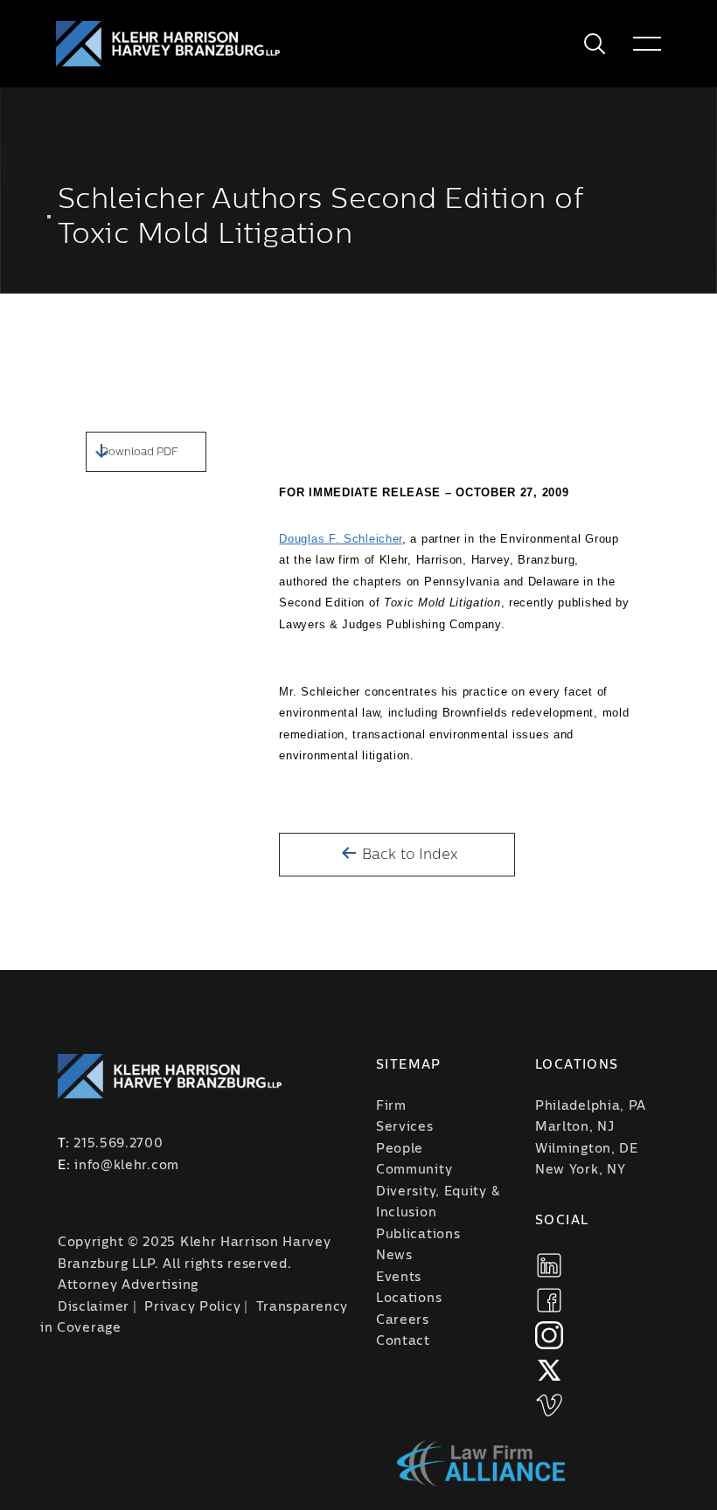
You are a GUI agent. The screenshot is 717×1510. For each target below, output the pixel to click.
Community (414, 1170)
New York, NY (580, 1170)
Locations (409, 1298)
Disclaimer (93, 1307)
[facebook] (549, 1300)
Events (398, 1277)
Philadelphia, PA (590, 1106)
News (394, 1256)
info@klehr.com (126, 1166)
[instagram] (549, 1335)
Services (405, 1127)
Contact (403, 1341)
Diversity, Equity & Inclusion (437, 1203)
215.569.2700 (118, 1144)
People (399, 1149)
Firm (391, 1106)
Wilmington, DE (586, 1149)
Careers (402, 1320)
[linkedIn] (549, 1265)
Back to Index (408, 855)
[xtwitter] (549, 1370)
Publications (418, 1235)
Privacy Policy (192, 1307)
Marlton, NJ (575, 1127)
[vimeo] (549, 1405)
